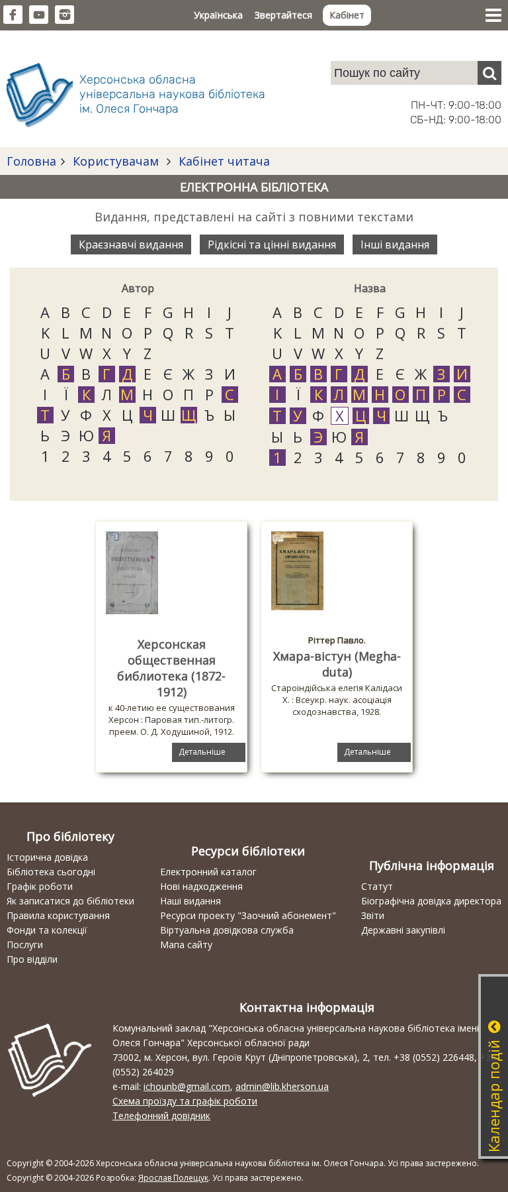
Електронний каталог (208, 871)
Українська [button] (218, 15)
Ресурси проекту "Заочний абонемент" (248, 915)
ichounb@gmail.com (187, 1086)
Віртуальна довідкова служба (227, 930)
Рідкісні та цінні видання (272, 244)
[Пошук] (489, 73)
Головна (31, 161)
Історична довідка (47, 857)
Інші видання (394, 244)
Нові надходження (201, 886)
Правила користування (58, 915)
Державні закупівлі (403, 930)
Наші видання (190, 900)
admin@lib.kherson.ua (282, 1086)
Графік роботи (40, 886)
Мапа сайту (186, 944)
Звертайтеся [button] (283, 15)
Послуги (25, 944)
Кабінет (346, 15)
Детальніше (202, 751)
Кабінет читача (222, 161)
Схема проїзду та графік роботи (184, 1101)
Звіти (372, 915)
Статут (377, 886)
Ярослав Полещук (173, 1177)
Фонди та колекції (47, 930)
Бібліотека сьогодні (51, 871)
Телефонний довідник (161, 1115)
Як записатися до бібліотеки (70, 900)
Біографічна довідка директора (431, 900)
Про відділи (32, 959)
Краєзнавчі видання (131, 244)
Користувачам (115, 161)
